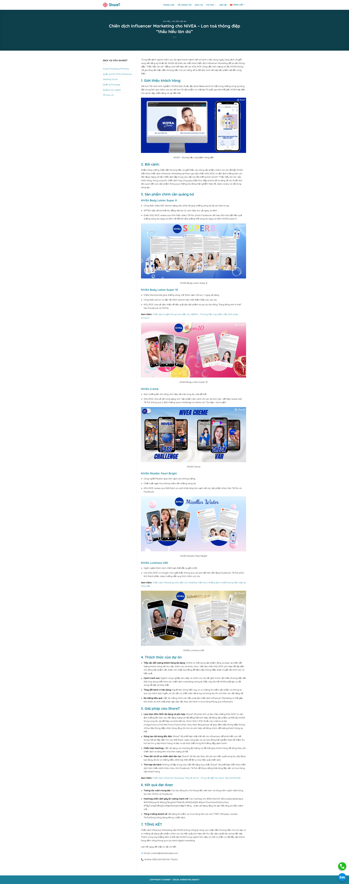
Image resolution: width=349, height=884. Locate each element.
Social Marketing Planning (116, 68)
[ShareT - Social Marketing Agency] (111, 5)
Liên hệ (223, 5)
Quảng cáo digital (112, 89)
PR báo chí (108, 95)
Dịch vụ (199, 5)
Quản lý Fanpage (111, 84)
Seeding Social (110, 79)
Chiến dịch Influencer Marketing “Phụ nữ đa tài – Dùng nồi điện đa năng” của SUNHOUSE (197, 778)
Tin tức (210, 5)
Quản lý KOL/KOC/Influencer (117, 74)
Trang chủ (168, 5)
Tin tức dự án (179, 21)
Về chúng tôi (185, 5)
